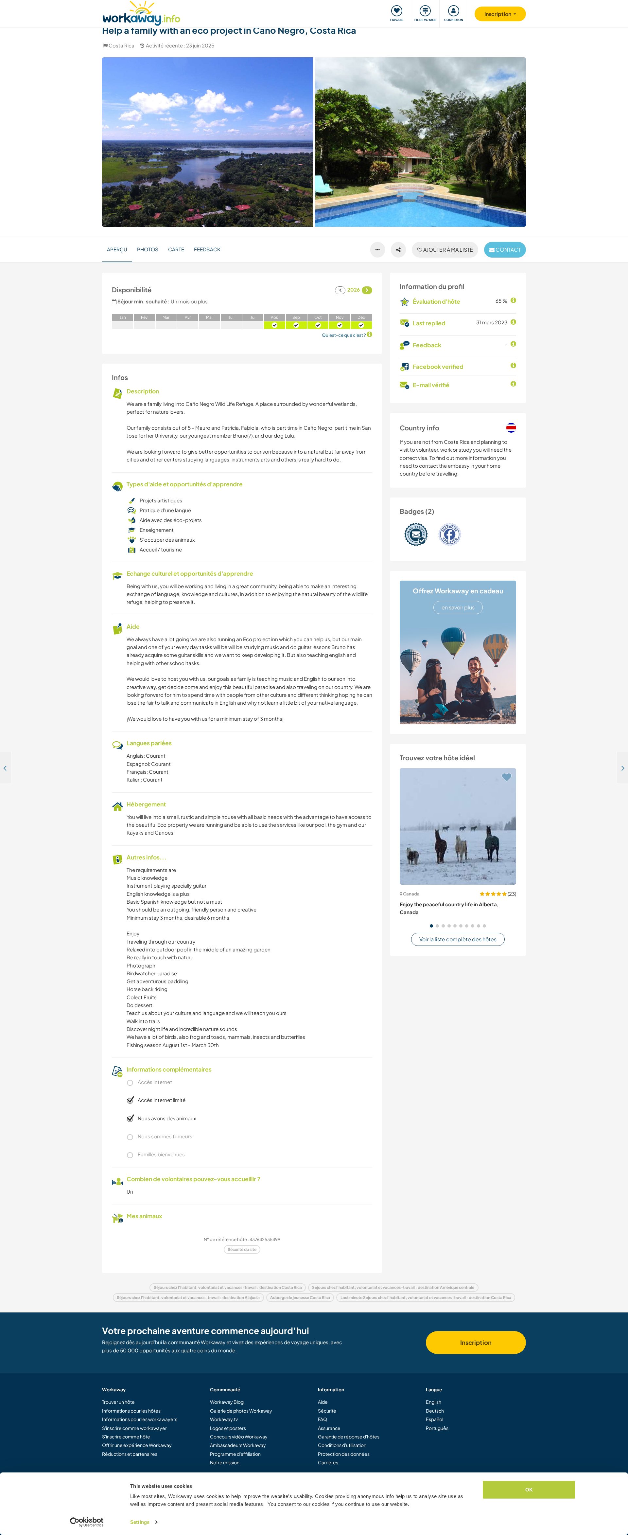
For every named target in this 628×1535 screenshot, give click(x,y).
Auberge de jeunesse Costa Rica (300, 1297)
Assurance (329, 1428)
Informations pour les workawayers (139, 1419)
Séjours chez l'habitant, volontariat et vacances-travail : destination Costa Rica (228, 1287)
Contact (508, 249)
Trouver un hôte (118, 1402)
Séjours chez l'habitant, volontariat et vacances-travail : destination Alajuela (188, 1297)
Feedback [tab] (207, 249)
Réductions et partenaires (129, 1454)
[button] (431, 926)
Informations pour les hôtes (131, 1411)
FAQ (322, 1419)
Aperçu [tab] (117, 249)
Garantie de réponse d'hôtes (348, 1436)
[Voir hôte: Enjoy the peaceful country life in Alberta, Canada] (458, 826)
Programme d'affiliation (235, 1454)
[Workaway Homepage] (141, 12)
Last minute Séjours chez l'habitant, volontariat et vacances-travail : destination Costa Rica (425, 1297)
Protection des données (344, 1454)
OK (529, 1489)
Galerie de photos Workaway (241, 1411)
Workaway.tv (224, 1419)
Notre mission (224, 1462)
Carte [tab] (176, 249)
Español (434, 1419)
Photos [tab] (147, 249)
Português (437, 1428)
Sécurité (327, 1411)
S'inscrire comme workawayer (134, 1428)
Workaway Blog (227, 1402)
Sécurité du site (242, 1249)
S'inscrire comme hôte (126, 1436)
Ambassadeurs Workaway (238, 1445)
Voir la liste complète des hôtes (458, 939)
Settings (139, 1522)
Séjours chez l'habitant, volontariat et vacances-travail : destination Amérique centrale (393, 1287)
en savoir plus (458, 607)
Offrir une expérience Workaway (137, 1445)
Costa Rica (121, 45)
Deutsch (435, 1411)
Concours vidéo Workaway (239, 1436)
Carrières (328, 1462)
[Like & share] (398, 250)
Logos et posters (228, 1428)
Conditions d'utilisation (342, 1445)
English (433, 1402)
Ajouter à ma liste (447, 249)
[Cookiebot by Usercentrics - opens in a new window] (86, 1522)
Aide (323, 1402)
